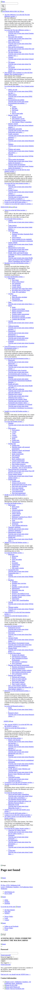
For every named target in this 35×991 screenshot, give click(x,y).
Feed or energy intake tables (20, 462)
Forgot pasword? (6, 955)
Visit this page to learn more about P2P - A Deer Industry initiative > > (20, 688)
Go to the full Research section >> (14, 706)
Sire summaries (16, 283)
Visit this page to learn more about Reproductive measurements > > (18, 338)
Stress (13, 561)
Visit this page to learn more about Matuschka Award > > (18, 807)
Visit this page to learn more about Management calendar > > (18, 534)
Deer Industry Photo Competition (22, 122)
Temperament (16, 564)
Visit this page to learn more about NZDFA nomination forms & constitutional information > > (21, 765)
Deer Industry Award (18, 118)
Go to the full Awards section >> (14, 792)
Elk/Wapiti (15, 110)
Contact (6, 920)
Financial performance (18, 668)
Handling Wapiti (17, 597)
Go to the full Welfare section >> (14, 552)
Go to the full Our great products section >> (17, 183)
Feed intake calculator (18, 489)
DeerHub (7, 903)
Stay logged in (5, 963)
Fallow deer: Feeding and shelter (21, 466)
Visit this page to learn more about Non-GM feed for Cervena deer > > (21, 471)
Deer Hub (7, 911)
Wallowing (15, 566)
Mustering (15, 592)
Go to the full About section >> (13, 738)
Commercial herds (17, 300)
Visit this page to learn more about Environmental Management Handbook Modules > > (20, 380)
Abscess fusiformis (17, 510)
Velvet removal (16, 237)
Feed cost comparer (17, 488)
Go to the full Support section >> (14, 626)
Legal (6, 918)
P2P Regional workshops (19, 656)
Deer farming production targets (21, 672)
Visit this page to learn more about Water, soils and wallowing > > (20, 391)
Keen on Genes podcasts (19, 679)
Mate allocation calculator (19, 297)
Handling (14, 581)
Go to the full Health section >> (13, 503)
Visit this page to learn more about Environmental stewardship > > (18, 102)
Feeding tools (16, 481)
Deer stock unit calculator (19, 486)
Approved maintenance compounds (22, 241)
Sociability (15, 563)
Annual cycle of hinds (18, 309)
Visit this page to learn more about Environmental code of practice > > (18, 373)
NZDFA (7, 901)
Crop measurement (17, 491)
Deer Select (15, 280)
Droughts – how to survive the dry (22, 467)
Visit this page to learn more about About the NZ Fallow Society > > (20, 832)
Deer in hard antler (17, 113)
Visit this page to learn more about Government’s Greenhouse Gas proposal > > (20, 407)
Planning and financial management (22, 667)
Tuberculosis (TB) (17, 522)
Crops (13, 433)
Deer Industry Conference (19, 662)
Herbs (13, 438)
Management (16, 442)
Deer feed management (19, 493)
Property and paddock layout (20, 593)
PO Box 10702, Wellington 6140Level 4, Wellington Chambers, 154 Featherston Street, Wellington (17, 886)
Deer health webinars (18, 682)
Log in (3, 961)
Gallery (14, 106)
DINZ (6, 900)
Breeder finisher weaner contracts (22, 670)
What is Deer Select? (18, 282)
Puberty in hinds (17, 312)
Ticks (13, 520)
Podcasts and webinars (18, 677)
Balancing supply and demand (21, 450)
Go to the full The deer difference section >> (17, 30)
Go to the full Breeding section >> (14, 276)
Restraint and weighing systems (21, 595)
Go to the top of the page (8, 906)
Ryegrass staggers (17, 518)
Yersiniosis (15, 524)
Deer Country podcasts (18, 684)
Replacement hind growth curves (21, 484)
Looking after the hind (18, 319)
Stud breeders (16, 299)
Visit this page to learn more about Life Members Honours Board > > (19, 802)
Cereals (14, 432)
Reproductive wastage (18, 316)
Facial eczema (16, 512)
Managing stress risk (18, 590)
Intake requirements (18, 454)
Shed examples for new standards (22, 239)
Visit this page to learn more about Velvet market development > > (20, 162)
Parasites (14, 508)
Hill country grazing (18, 568)
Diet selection (16, 455)
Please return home (6, 874)
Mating (14, 558)
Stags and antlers (17, 559)
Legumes (14, 437)
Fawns (14, 112)
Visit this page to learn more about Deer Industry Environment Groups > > (20, 645)
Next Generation (17, 663)
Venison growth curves (18, 483)
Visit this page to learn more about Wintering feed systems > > (18, 396)
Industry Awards (17, 117)
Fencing (14, 585)
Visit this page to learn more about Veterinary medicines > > (18, 529)
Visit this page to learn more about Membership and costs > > (18, 752)
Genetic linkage (16, 287)
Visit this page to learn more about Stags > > (21, 304)
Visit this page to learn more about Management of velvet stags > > (18, 250)
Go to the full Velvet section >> (13, 219)
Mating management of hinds (20, 311)
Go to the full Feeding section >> (14, 421)
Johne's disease (16, 513)
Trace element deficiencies (19, 525)
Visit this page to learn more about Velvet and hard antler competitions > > (20, 797)
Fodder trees (15, 440)
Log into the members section (9, 959)
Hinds (13, 307)
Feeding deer (16, 445)
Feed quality (15, 457)
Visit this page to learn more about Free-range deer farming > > (20, 39)
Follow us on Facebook (11, 926)
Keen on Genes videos (18, 680)
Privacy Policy (8, 916)
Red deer (14, 108)
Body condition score (18, 459)
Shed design (15, 598)
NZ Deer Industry (9, 910)
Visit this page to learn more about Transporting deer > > (18, 572)
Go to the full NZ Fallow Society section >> (17, 828)
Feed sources (16, 430)
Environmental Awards (18, 120)
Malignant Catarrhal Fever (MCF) (22, 517)
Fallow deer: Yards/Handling (20, 600)
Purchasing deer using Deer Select (22, 288)
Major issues (15, 506)
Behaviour (15, 556)
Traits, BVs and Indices (19, 292)
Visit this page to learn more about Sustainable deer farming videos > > (18, 402)
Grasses (14, 435)
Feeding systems (17, 452)
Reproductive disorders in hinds (21, 317)
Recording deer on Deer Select (21, 290)
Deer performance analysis (20, 673)
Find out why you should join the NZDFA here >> (16, 974)
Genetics (14, 295)
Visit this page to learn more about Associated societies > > (18, 780)
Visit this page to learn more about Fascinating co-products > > (18, 197)
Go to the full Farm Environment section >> (17, 358)
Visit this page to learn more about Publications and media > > (18, 131)
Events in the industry (18, 655)
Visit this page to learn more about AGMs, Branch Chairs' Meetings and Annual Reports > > (20, 773)
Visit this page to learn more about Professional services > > (18, 630)
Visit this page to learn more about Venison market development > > (20, 167)
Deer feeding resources (18, 464)
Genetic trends (16, 285)
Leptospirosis (16, 515)
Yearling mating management (20, 314)
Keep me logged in (6, 957)
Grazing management (18, 460)
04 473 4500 (8, 893)
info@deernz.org (9, 892)
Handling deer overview (19, 583)
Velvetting (15, 232)
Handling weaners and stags (20, 587)
